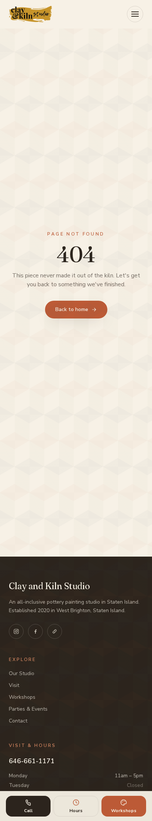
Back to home (71, 309)
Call (28, 811)
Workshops (22, 697)
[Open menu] (135, 14)
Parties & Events (28, 708)
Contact (18, 720)
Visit (14, 685)
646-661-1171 (32, 761)
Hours (76, 811)
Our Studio (21, 673)
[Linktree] (54, 631)
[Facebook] (35, 631)
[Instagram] (16, 631)
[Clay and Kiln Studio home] (30, 14)
